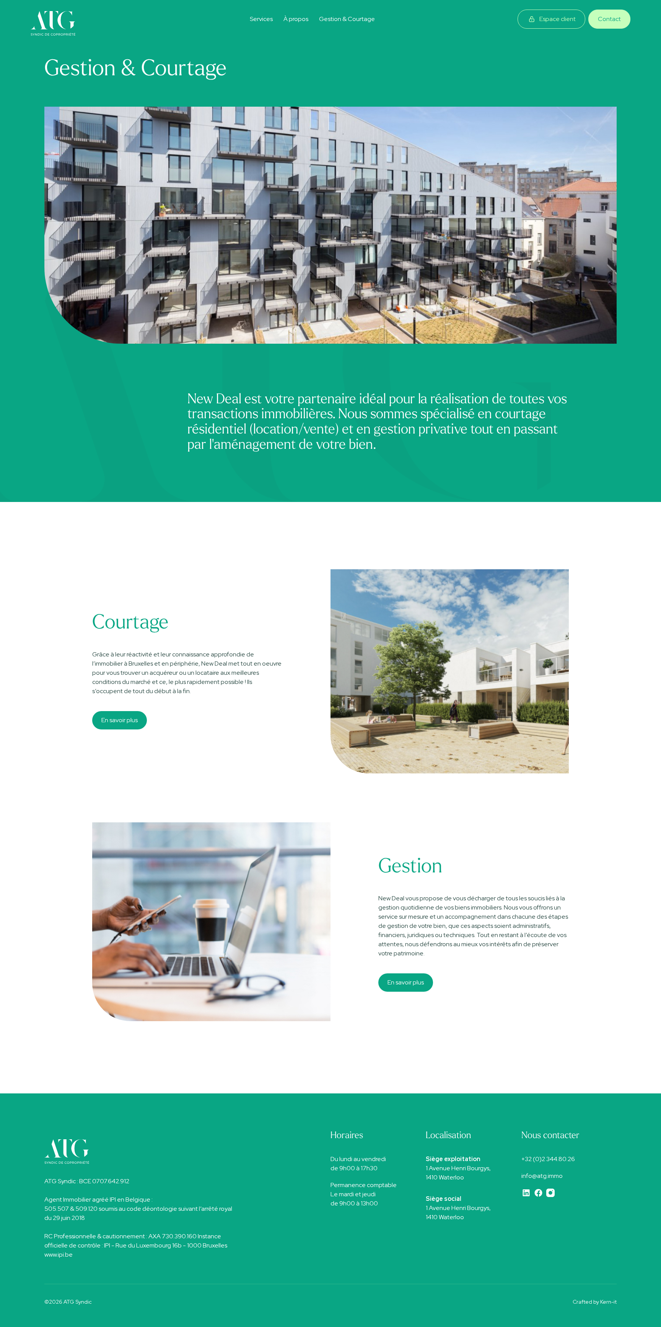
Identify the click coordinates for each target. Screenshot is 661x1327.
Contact (609, 19)
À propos (295, 19)
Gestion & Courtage (347, 19)
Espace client (557, 19)
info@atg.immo (542, 1176)
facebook (538, 1192)
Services (261, 19)
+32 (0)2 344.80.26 (548, 1159)
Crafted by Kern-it (595, 1301)
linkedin (526, 1192)
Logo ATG (54, 23)
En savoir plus (119, 720)
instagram (550, 1192)
